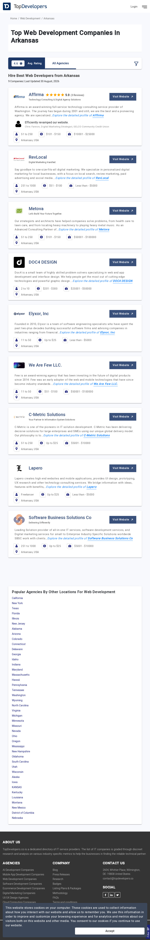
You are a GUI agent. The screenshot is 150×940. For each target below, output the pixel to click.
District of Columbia (23, 813)
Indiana (16, 665)
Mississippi (18, 746)
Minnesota (18, 721)
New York (17, 603)
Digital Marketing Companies (19, 893)
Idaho (15, 659)
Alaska (16, 777)
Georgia (16, 654)
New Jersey (18, 624)
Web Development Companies (20, 879)
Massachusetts (20, 675)
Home (13, 18)
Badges (57, 884)
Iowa (15, 782)
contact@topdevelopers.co (118, 878)
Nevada (16, 731)
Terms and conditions (65, 902)
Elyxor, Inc (107, 332)
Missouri (17, 726)
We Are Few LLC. (105, 384)
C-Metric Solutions (97, 435)
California (17, 598)
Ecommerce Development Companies (24, 888)
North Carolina (20, 705)
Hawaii (16, 680)
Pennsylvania (19, 685)
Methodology (60, 893)
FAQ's (56, 898)
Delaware (17, 649)
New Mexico (19, 808)
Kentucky (17, 792)
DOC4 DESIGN (122, 281)
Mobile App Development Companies (23, 874)
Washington (19, 695)
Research (58, 879)
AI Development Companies (18, 870)
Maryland (17, 670)
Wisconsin (17, 772)
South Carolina (20, 762)
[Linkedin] (111, 895)
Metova (104, 229)
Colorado (17, 639)
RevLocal (102, 178)
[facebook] (105, 895)
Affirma (98, 115)
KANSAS (17, 787)
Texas (15, 608)
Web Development (30, 18)
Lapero (92, 487)
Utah (14, 767)
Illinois (15, 619)
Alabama (17, 629)
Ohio (14, 736)
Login (134, 7)
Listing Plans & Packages (67, 888)
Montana (17, 803)
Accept (109, 931)
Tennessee (18, 690)
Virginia (16, 711)
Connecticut (19, 644)
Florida (16, 613)
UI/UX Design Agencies (16, 898)
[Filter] (136, 64)
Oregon (16, 741)
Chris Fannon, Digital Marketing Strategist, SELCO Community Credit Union (67, 126)
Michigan (17, 716)
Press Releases (61, 874)
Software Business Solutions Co (110, 538)
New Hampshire (21, 751)
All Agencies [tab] (60, 63)
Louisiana (17, 797)
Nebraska (17, 818)
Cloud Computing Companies (19, 902)
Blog (55, 870)
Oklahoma (18, 757)
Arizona (16, 634)
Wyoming (17, 700)
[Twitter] (117, 895)
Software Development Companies (22, 884)
